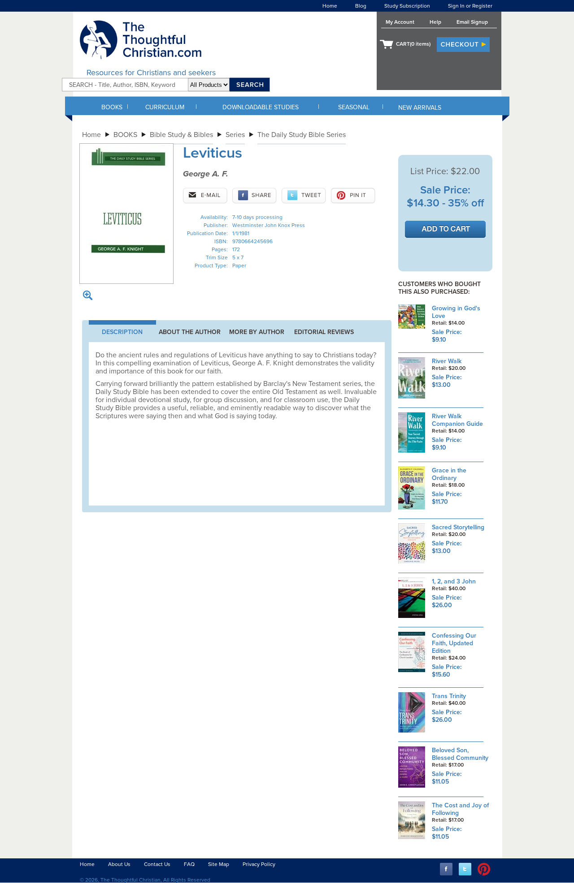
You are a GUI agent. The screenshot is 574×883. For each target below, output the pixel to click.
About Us (119, 864)
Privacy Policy (259, 864)
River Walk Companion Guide (457, 420)
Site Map (218, 864)
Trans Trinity (449, 696)
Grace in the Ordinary (449, 474)
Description (122, 332)
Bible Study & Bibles (181, 134)
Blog (360, 6)
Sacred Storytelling (458, 527)
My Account (400, 22)
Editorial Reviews (324, 332)
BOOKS (111, 107)
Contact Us (157, 864)
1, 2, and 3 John (454, 581)
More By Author (256, 332)
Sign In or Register (470, 6)
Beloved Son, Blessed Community (460, 754)
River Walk (446, 361)
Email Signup (472, 22)
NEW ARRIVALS (419, 107)
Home (329, 6)
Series (235, 134)
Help (435, 22)
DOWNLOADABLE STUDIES (260, 107)
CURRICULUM (164, 107)
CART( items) (413, 44)
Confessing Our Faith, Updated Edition (454, 643)
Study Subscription (407, 6)
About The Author (190, 332)
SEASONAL (354, 107)
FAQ (189, 864)
